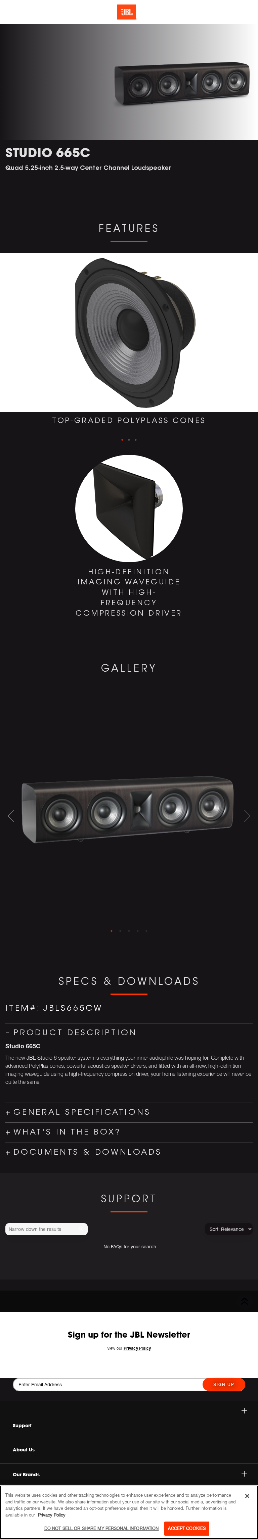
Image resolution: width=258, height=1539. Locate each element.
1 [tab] (122, 440)
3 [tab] (135, 440)
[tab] (111, 931)
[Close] (247, 1496)
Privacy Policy (52, 1515)
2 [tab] (129, 440)
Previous (5, 352)
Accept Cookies (187, 1528)
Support (22, 1425)
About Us (24, 1449)
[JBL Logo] (127, 12)
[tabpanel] (129, 344)
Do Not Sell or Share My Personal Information (101, 1528)
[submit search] (82, 1229)
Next (252, 352)
